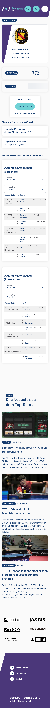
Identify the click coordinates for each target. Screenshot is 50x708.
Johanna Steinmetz (23, 216)
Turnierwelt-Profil (25, 99)
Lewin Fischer (22, 229)
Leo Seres (28, 334)
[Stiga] (12, 629)
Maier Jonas (22, 201)
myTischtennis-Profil (25, 113)
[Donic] (12, 639)
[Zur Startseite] (12, 9)
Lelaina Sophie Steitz (22, 239)
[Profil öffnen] (36, 9)
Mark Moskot (22, 209)
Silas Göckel (22, 256)
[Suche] (27, 9)
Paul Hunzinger (29, 357)
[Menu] (44, 9)
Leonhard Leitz (23, 223)
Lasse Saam (27, 342)
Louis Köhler (22, 247)
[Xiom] (38, 629)
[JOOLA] (38, 639)
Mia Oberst (27, 315)
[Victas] (38, 620)
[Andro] (12, 620)
